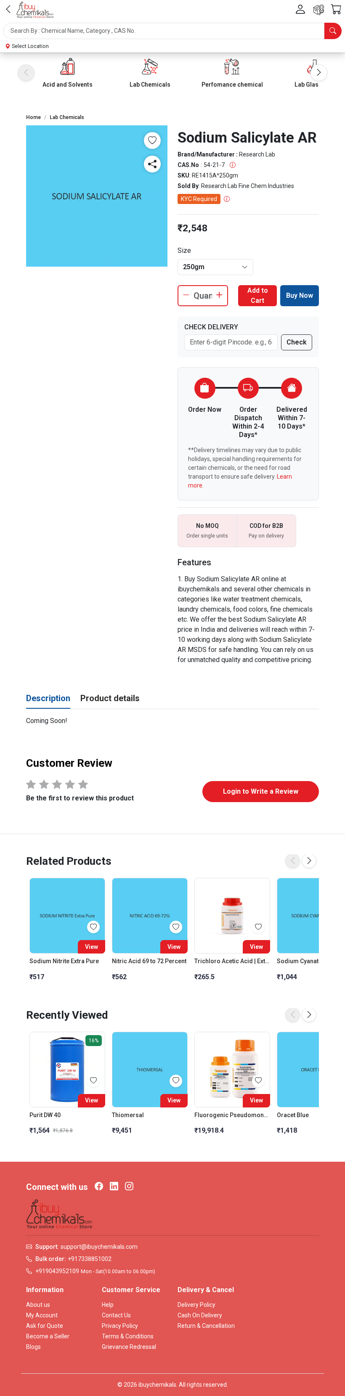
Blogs (33, 1346)
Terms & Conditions (128, 1336)
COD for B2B (266, 525)
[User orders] (318, 10)
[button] (172, 31)
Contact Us (116, 1315)
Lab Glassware (315, 84)
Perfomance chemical (232, 84)
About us (38, 1304)
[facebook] (99, 1187)
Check (297, 342)
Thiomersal (128, 1115)
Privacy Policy (120, 1325)
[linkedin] (114, 1187)
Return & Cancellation (206, 1325)
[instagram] (129, 1187)
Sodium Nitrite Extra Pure (64, 961)
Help (108, 1304)
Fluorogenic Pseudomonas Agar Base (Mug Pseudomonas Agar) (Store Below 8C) (232, 1115)
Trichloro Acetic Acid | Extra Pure (232, 961)
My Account (42, 1315)
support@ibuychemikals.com (99, 1246)
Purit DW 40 (45, 1115)
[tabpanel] (172, 721)
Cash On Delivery (200, 1315)
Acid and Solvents (67, 84)
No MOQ (207, 525)
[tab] (48, 699)
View (91, 946)
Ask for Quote (44, 1325)
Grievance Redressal (129, 1346)
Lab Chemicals (150, 84)
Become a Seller (47, 1336)
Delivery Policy (196, 1304)
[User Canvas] (301, 9)
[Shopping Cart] (336, 10)
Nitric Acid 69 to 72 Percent (149, 961)
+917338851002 (89, 1259)
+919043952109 (57, 1271)
